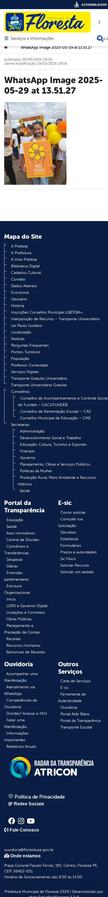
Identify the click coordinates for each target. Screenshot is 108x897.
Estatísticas (69, 539)
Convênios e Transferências (16, 549)
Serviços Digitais (25, 372)
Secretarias (20, 425)
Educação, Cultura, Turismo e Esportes (53, 444)
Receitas (13, 639)
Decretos (68, 532)
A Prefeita (19, 246)
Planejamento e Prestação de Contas (22, 629)
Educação (14, 520)
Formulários (70, 545)
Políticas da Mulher (36, 471)
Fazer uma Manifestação (15, 723)
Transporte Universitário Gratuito (39, 385)
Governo (27, 458)
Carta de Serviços (75, 681)
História (17, 306)
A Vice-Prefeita (24, 259)
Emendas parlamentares (16, 576)
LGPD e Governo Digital (26, 606)
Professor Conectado (29, 365)
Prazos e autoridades (78, 552)
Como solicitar (73, 512)
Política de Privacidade (39, 797)
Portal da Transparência (80, 721)
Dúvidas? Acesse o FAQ (26, 713)
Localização (21, 332)
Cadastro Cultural (26, 273)
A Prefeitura (21, 253)
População (20, 359)
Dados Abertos (24, 286)
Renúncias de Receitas (25, 652)
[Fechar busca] (100, 38)
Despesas (14, 560)
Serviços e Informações (32, 39)
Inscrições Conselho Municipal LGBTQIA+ (47, 312)
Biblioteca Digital (25, 266)
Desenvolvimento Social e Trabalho (50, 438)
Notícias (18, 339)
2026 (64, 892)
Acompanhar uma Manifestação (21, 677)
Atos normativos (20, 533)
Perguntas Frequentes (30, 345)
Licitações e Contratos (25, 612)
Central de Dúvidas (22, 540)
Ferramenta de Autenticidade (72, 697)
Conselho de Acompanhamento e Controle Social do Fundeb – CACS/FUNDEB (62, 401)
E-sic (64, 688)
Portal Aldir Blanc (75, 714)
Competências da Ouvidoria (20, 703)
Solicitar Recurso (74, 565)
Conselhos (20, 392)
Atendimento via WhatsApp (19, 690)
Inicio (11, 599)
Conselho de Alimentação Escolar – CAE (55, 411)
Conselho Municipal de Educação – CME (55, 418)
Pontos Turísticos (25, 352)
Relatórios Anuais (21, 746)
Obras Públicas (19, 619)
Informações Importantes (16, 736)
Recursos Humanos (23, 645)
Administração (32, 431)
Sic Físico (68, 559)
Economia (20, 292)
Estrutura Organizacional (17, 589)
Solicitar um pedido (77, 572)
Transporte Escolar (76, 727)
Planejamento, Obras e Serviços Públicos (55, 464)
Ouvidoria (68, 707)
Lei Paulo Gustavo (26, 326)
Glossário (19, 299)
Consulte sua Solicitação (70, 522)
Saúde (25, 491)
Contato (18, 279)
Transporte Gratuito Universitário (39, 378)
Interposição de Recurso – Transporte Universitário (55, 319)
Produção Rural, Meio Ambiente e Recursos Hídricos (57, 480)
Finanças (27, 451)
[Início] (5, 47)
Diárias (12, 566)
